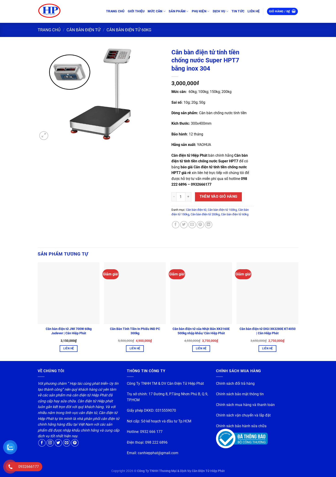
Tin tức (238, 11)
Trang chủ (115, 11)
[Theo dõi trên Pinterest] (75, 443)
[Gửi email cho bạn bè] (192, 225)
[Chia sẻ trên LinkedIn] (208, 225)
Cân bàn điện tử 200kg (205, 214)
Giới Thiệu (136, 11)
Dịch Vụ (219, 11)
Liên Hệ (254, 11)
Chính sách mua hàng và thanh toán (245, 405)
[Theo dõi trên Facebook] (42, 443)
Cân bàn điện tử (84, 29)
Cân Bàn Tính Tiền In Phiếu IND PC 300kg (135, 331)
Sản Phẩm (177, 11)
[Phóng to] (43, 135)
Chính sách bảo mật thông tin (240, 394)
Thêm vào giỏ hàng (218, 197)
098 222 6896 (156, 442)
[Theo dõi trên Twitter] (58, 443)
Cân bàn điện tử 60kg (129, 29)
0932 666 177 (151, 432)
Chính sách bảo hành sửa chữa (241, 426)
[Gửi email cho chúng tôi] (66, 443)
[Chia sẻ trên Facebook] (175, 225)
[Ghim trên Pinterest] (200, 225)
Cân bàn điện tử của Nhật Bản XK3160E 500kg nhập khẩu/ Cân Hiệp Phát (201, 331)
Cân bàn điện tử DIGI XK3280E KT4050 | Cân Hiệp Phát (268, 331)
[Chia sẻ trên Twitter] (184, 225)
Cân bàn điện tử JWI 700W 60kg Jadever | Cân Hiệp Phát (69, 331)
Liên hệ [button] (68, 348)
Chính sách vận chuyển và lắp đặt (243, 415)
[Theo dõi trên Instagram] (50, 443)
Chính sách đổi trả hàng (235, 383)
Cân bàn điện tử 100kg (222, 209)
